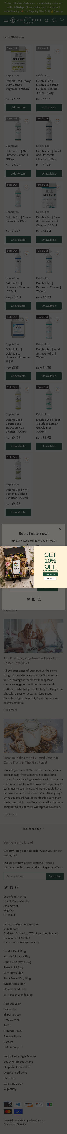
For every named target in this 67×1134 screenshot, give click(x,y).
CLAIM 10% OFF (50, 574)
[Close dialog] (2, 548)
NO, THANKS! (50, 578)
